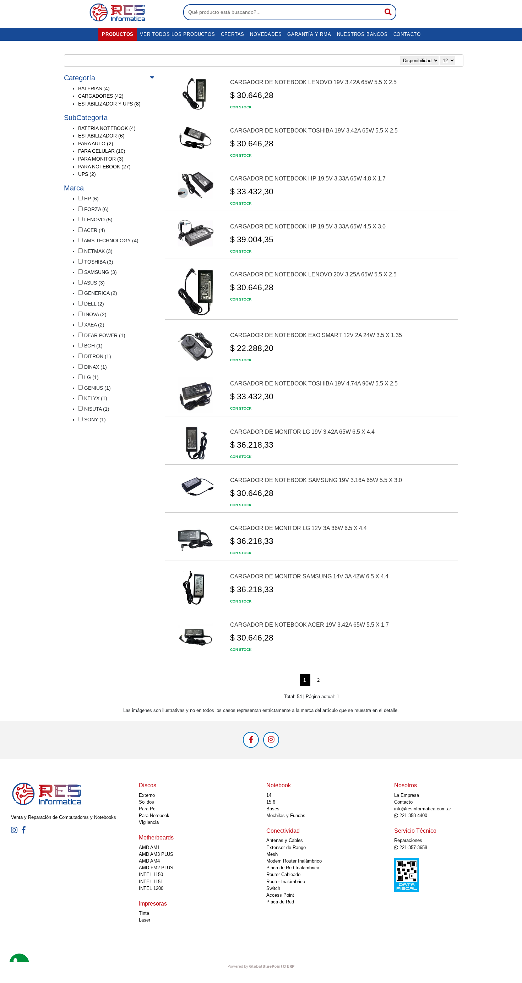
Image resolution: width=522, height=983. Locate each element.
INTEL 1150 (151, 874)
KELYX (95, 398)
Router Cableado (283, 874)
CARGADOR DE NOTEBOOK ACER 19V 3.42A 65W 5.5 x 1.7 (309, 625)
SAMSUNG (100, 272)
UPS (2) (87, 174)
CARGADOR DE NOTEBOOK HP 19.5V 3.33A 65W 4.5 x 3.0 (308, 226)
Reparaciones (408, 840)
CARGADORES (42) (101, 96)
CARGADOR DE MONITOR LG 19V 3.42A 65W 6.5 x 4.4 (302, 432)
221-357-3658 (412, 847)
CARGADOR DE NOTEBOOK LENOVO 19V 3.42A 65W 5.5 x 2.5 (313, 82)
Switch (273, 888)
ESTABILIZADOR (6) (101, 136)
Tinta (144, 913)
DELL (93, 304)
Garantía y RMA (309, 34)
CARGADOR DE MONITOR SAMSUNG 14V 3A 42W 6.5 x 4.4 (309, 576)
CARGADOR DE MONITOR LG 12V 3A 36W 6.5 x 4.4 (298, 528)
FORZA (96, 209)
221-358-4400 (412, 815)
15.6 (270, 802)
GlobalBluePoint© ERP (261, 966)
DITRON (97, 356)
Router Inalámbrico (285, 881)
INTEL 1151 (151, 881)
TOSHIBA (98, 262)
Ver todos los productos (177, 34)
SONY (94, 419)
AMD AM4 (149, 861)
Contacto (407, 34)
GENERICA (100, 293)
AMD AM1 (149, 847)
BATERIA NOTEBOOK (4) (107, 128)
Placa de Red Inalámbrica (292, 867)
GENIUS (97, 388)
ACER (94, 230)
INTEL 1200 (151, 888)
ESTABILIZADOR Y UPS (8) (109, 104)
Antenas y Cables (284, 840)
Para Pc (147, 808)
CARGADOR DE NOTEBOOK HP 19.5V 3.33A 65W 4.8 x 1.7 (308, 178)
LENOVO (98, 219)
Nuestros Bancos (362, 34)
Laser (144, 920)
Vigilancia (149, 822)
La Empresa (406, 795)
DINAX (95, 367)
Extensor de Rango (286, 847)
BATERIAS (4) (94, 88)
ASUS (94, 283)
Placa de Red (280, 901)
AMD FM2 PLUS (156, 867)
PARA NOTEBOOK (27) (104, 166)
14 (268, 795)
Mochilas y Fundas (285, 815)
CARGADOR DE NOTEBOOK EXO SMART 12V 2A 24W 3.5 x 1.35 (316, 335)
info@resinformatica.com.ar (422, 808)
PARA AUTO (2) (95, 143)
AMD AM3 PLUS (156, 854)
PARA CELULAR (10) (101, 151)
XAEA (93, 325)
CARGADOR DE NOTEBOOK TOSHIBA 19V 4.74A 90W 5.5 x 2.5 (314, 383)
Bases (272, 808)
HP (91, 198)
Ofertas (233, 34)
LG (91, 377)
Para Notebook (154, 815)
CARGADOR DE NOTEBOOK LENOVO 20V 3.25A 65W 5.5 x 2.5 (313, 274)
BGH (93, 346)
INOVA (95, 314)
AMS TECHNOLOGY (110, 240)
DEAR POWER (104, 335)
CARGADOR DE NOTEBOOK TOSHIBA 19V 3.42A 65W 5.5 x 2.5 (314, 131)
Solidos (146, 802)
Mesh (272, 854)
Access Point (280, 895)
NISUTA (96, 409)
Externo (147, 795)
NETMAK (98, 251)
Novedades (266, 34)
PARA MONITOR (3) (101, 159)
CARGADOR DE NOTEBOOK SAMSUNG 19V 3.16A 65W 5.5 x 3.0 (316, 480)
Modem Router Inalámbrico (294, 861)
